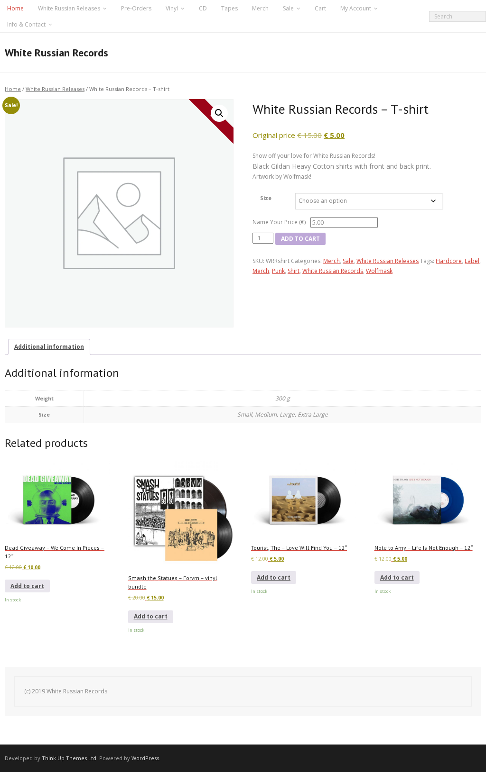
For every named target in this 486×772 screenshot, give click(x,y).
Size (265, 197)
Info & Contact (26, 24)
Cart (320, 8)
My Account (355, 8)
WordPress (145, 758)
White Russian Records (332, 271)
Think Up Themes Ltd (69, 758)
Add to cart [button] (27, 586)
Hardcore (449, 261)
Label (472, 261)
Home (15, 8)
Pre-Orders (136, 8)
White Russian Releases (69, 8)
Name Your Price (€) (279, 222)
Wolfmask (379, 271)
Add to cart (300, 239)
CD (203, 8)
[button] (219, 113)
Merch (260, 8)
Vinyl (172, 8)
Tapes (229, 8)
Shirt (293, 271)
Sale (288, 8)
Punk (278, 271)
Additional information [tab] (49, 347)
